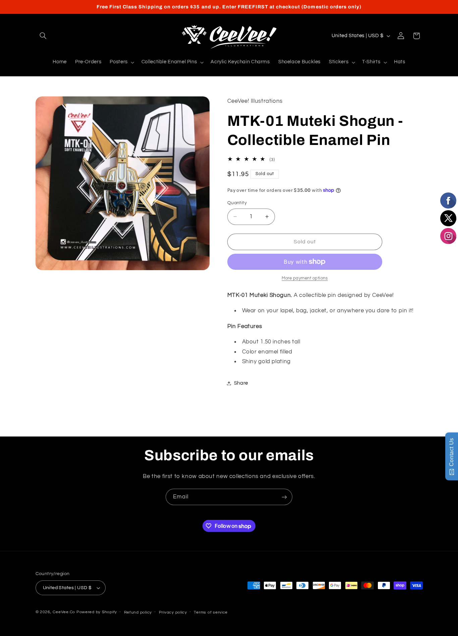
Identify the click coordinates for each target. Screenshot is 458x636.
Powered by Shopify (96, 612)
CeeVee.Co (64, 612)
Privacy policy (173, 612)
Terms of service (211, 612)
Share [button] (241, 383)
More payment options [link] (305, 278)
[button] (43, 36)
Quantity (237, 203)
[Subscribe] (284, 497)
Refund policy (138, 612)
